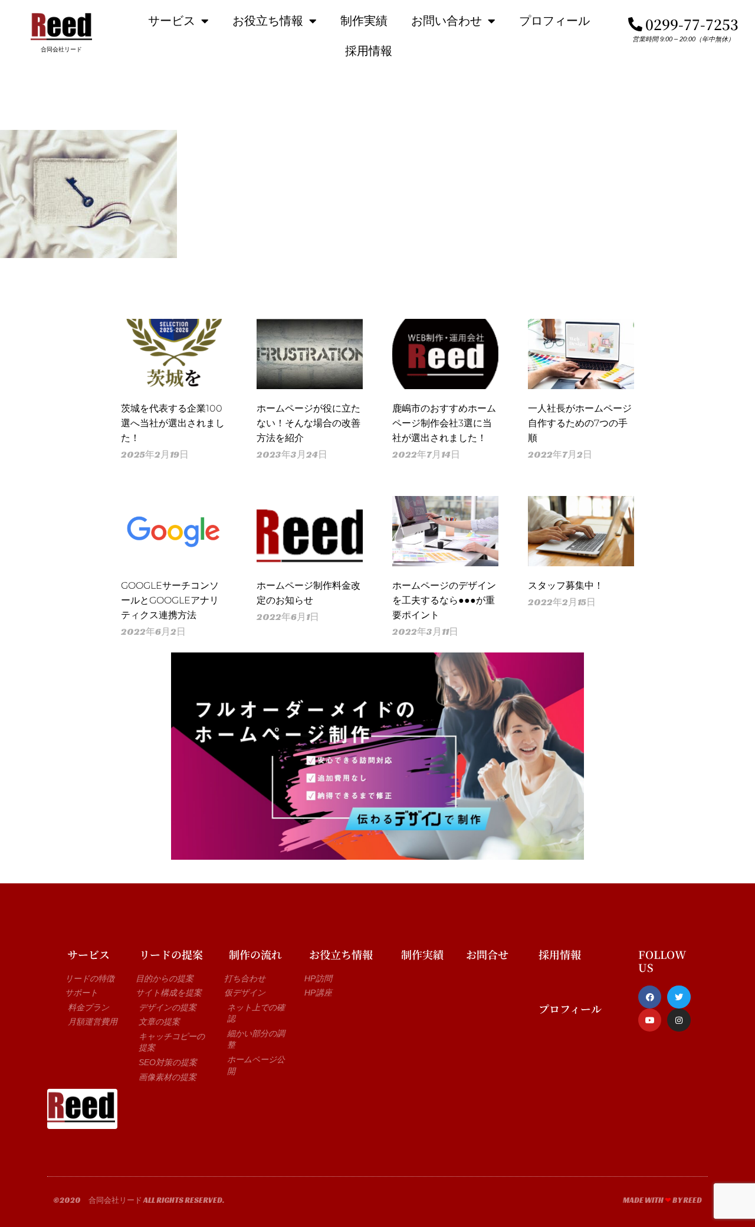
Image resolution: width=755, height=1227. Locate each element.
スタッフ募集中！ (565, 585)
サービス (171, 20)
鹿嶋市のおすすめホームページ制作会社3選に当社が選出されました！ (444, 423)
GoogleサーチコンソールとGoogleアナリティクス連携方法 (170, 600)
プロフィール (554, 20)
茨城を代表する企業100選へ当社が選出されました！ (173, 423)
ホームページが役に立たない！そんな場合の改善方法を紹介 (308, 423)
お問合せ (487, 954)
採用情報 (368, 50)
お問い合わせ (446, 20)
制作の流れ (255, 954)
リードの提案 (171, 954)
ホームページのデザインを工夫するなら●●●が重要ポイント (444, 600)
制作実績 (364, 20)
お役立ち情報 (267, 20)
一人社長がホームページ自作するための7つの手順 (580, 423)
